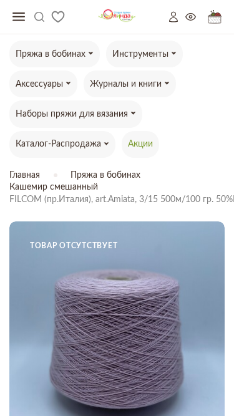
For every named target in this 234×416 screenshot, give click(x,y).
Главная (24, 175)
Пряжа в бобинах (105, 175)
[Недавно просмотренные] (196, 17)
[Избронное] (58, 16)
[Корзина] (215, 17)
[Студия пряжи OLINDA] (117, 17)
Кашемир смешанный (53, 187)
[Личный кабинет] (177, 16)
